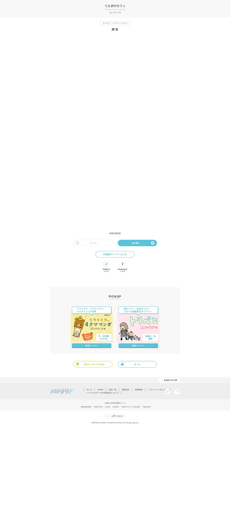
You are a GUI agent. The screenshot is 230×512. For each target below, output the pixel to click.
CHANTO (116, 489)
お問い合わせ (117, 499)
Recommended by (144, 385)
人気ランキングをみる (94, 447)
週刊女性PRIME (86, 489)
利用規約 (139, 472)
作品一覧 (112, 472)
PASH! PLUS (98, 489)
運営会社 (126, 472)
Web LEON (146, 489)
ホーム (137, 447)
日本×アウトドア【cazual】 (131, 489)
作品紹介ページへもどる (115, 254)
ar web (107, 489)
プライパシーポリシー (157, 472)
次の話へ (136, 243)
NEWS (100, 472)
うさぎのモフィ (115, 6)
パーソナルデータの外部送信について (102, 475)
